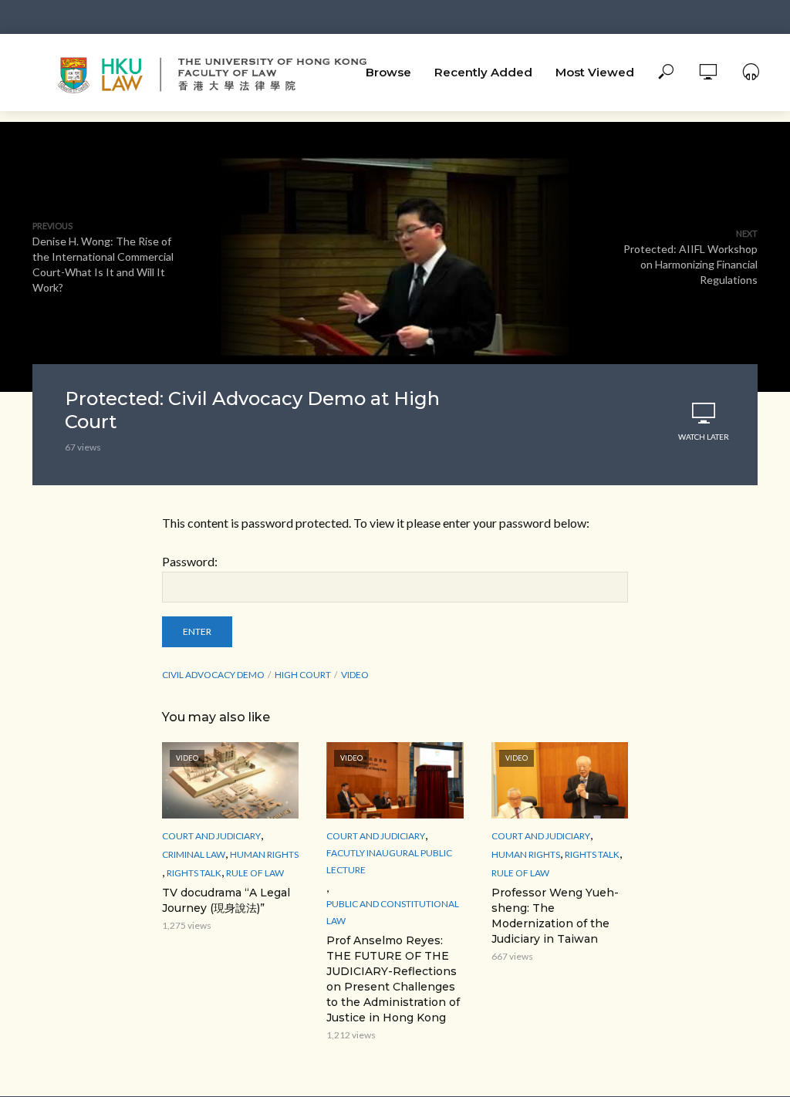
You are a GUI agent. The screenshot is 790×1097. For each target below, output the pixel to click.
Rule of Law (255, 873)
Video (355, 674)
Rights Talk (194, 873)
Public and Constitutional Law (392, 912)
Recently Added (483, 72)
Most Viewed (594, 72)
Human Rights (264, 854)
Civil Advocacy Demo (213, 674)
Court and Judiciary (211, 836)
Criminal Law (193, 854)
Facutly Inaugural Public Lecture (389, 861)
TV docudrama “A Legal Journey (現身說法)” (226, 900)
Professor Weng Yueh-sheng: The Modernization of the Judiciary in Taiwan (555, 916)
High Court (303, 674)
